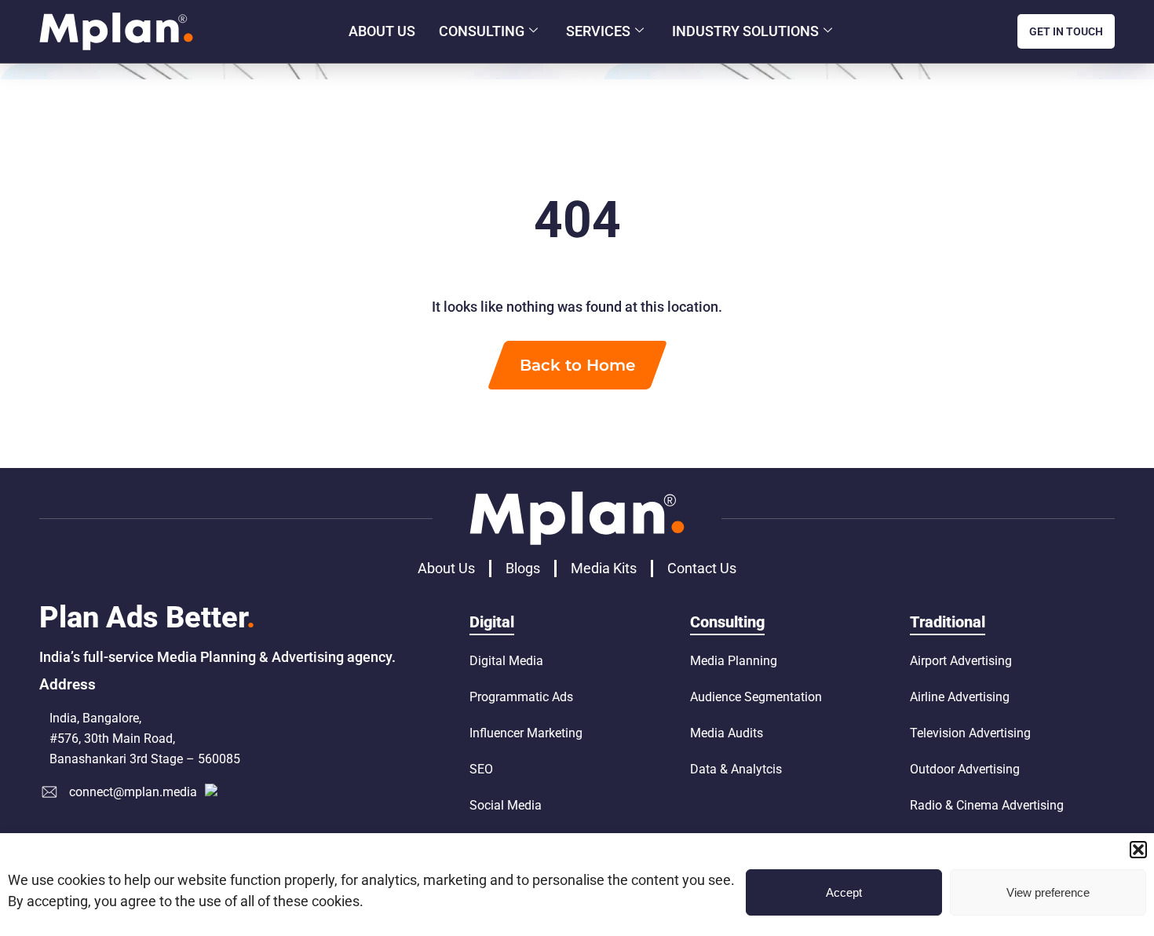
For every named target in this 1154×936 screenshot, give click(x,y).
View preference (1048, 892)
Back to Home (577, 365)
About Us (382, 31)
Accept (844, 892)
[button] (1138, 849)
